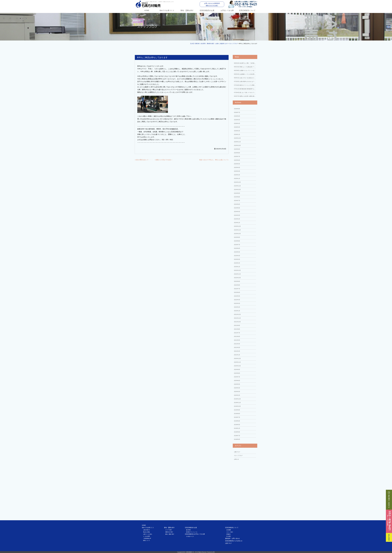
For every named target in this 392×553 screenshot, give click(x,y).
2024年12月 (237, 182)
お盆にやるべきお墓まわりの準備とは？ (248, 78)
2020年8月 (237, 373)
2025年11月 (237, 142)
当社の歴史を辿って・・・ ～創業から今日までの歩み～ (154, 160)
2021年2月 (237, 351)
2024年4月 (237, 211)
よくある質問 (146, 536)
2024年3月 (237, 215)
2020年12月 (237, 358)
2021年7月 (237, 333)
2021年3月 (237, 347)
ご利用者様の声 (147, 538)
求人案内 (228, 536)
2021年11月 (237, 318)
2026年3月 (237, 127)
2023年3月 (237, 259)
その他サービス (190, 536)
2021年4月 (237, 344)
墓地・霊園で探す (169, 534)
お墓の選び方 (146, 529)
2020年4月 (237, 388)
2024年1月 (237, 222)
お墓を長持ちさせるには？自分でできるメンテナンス (251, 81)
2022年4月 (237, 299)
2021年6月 (237, 336)
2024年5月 (237, 208)
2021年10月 (237, 322)
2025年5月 (237, 164)
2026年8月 (237, 108)
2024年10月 (237, 189)
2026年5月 (237, 119)
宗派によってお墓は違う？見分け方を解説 (248, 67)
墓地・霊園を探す (187, 10)
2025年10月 (237, 145)
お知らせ (236, 459)
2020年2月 (237, 395)
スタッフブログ (238, 455)
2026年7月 (237, 112)
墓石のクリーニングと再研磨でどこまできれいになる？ (252, 85)
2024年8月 (237, 197)
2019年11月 (237, 402)
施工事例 (188, 529)
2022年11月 (237, 274)
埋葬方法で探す (169, 532)
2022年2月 (237, 307)
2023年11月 (237, 230)
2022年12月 (237, 270)
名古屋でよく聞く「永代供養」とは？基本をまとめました (252, 63)
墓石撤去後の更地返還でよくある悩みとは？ (249, 89)
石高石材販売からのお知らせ (233, 541)
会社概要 (228, 529)
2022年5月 (237, 296)
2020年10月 (237, 366)
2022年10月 (237, 277)
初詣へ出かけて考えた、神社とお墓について (213, 160)
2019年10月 (237, 406)
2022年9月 (237, 281)
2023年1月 (237, 266)
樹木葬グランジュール (191, 532)
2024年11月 (237, 186)
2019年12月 (237, 399)
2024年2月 (237, 219)
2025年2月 (237, 175)
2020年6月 (237, 380)
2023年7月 (237, 244)
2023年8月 (237, 241)
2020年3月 (237, 391)
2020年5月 (237, 384)
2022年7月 (237, 288)
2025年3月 (237, 171)
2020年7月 (237, 377)
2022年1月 (237, 310)
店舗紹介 (228, 534)
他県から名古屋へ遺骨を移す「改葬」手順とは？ (250, 96)
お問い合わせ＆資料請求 (212, 4)
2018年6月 (237, 439)
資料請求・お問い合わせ (232, 538)
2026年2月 (237, 131)
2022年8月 (237, 285)
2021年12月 (237, 314)
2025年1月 (237, 178)
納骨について (146, 540)
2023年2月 (237, 263)
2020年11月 (237, 362)
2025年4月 (237, 167)
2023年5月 (237, 252)
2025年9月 (237, 149)
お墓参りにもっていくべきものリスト (247, 70)
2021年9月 (237, 325)
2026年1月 (237, 134)
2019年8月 (237, 413)
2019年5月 (237, 424)
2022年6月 (237, 292)
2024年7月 (237, 200)
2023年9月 (237, 237)
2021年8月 (237, 329)
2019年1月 (237, 428)
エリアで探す (168, 529)
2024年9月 (237, 193)
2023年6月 (237, 248)
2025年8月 (237, 153)
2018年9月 (237, 432)
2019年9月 (237, 410)
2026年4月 (237, 123)
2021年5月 (237, 340)
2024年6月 (237, 204)
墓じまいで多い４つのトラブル (245, 92)
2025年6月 (237, 160)
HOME (146, 10)
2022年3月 (237, 303)
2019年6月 (237, 421)
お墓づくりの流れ (147, 534)
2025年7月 (237, 156)
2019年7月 (237, 417)
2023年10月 (237, 233)
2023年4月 (237, 255)
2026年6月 (237, 116)
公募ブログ (237, 452)
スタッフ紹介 (229, 532)
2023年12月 (237, 226)
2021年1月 (237, 355)
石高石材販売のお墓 (207, 10)
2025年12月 (237, 138)
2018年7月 (237, 435)
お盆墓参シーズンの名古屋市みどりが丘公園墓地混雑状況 (252, 74)
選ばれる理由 (146, 532)
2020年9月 (237, 369)
